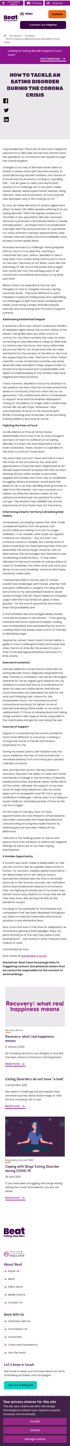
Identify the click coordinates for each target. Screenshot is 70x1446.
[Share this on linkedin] (6, 120)
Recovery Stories (14, 1030)
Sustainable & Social (34, 956)
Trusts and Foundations (23, 1345)
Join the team (17, 1352)
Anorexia (29, 35)
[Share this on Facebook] (5, 102)
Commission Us (17, 1329)
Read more (12, 1064)
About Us (13, 1271)
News (11, 1279)
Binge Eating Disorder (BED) (19, 1160)
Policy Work (15, 1287)
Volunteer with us (19, 1321)
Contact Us (15, 1302)
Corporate (14, 1337)
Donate (57, 14)
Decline (35, 1430)
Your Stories (15, 35)
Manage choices (35, 1439)
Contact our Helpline (43, 25)
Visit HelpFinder (50, 59)
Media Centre (16, 1295)
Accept (35, 1421)
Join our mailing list (20, 1385)
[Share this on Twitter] (6, 111)
